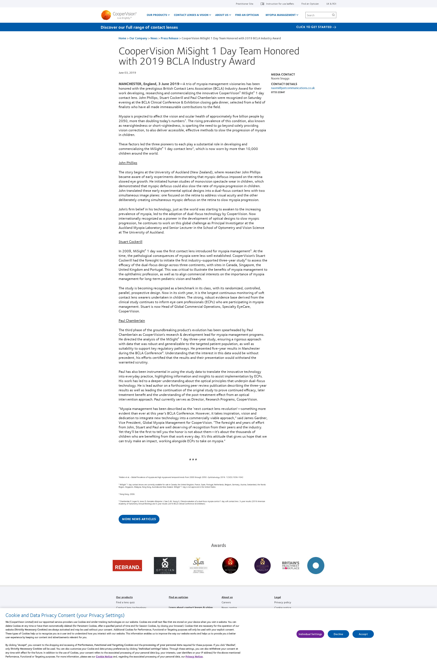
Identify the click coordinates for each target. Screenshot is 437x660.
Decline (338, 634)
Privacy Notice (194, 656)
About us (227, 597)
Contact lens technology (131, 607)
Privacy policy (282, 602)
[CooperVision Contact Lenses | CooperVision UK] (120, 15)
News (154, 38)
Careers (226, 602)
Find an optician (247, 15)
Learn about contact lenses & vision (191, 607)
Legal (277, 597)
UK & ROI (331, 4)
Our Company (138, 38)
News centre (229, 607)
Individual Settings (310, 634)
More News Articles (139, 519)
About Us (221, 15)
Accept (363, 634)
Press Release (169, 38)
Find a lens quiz (125, 602)
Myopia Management (281, 15)
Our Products (157, 15)
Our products (124, 597)
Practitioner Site (244, 4)
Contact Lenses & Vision (191, 15)
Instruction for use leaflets (280, 4)
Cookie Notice (104, 656)
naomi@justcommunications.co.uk (293, 87)
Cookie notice (282, 607)
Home (122, 38)
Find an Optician (310, 4)
